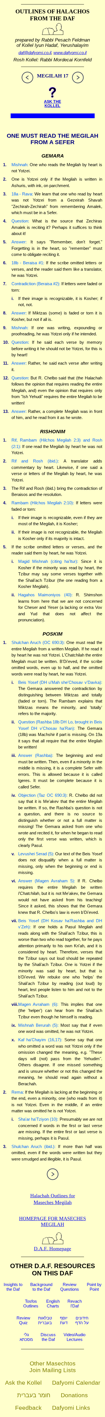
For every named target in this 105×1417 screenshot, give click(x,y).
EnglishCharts (53, 1303)
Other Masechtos (53, 1363)
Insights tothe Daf (13, 1287)
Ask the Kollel (23, 1382)
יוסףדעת (63, 1320)
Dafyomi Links (71, 1407)
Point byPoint (94, 1287)
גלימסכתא (26, 1337)
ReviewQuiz (23, 1320)
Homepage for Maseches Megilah (52, 1221)
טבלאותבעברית (45, 1320)
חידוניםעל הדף (82, 1320)
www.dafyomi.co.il (70, 52)
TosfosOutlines (30, 1303)
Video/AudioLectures (74, 1337)
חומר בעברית (33, 1395)
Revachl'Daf (74, 1303)
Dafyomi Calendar (76, 1382)
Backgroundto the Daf (41, 1287)
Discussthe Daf (48, 1337)
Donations (74, 1395)
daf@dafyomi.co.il (34, 52)
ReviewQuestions (69, 1287)
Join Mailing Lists (52, 1370)
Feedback (28, 1407)
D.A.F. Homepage (52, 1248)
